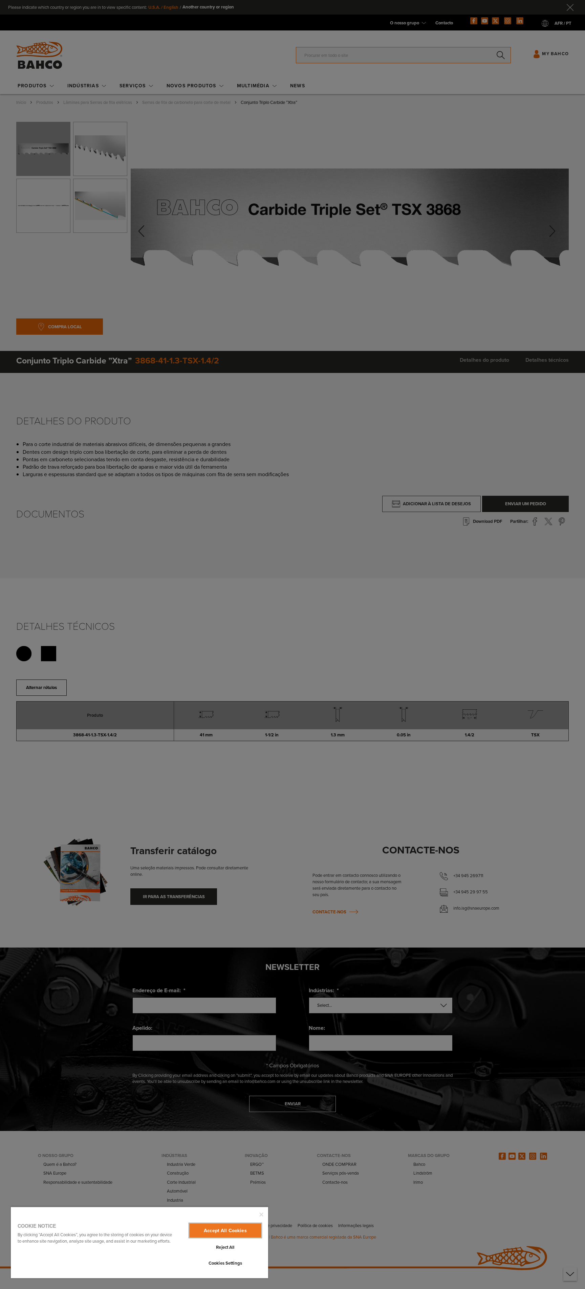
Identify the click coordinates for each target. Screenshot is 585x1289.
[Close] (261, 1215)
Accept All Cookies (225, 1230)
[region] (139, 1242)
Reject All (225, 1247)
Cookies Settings (225, 1263)
